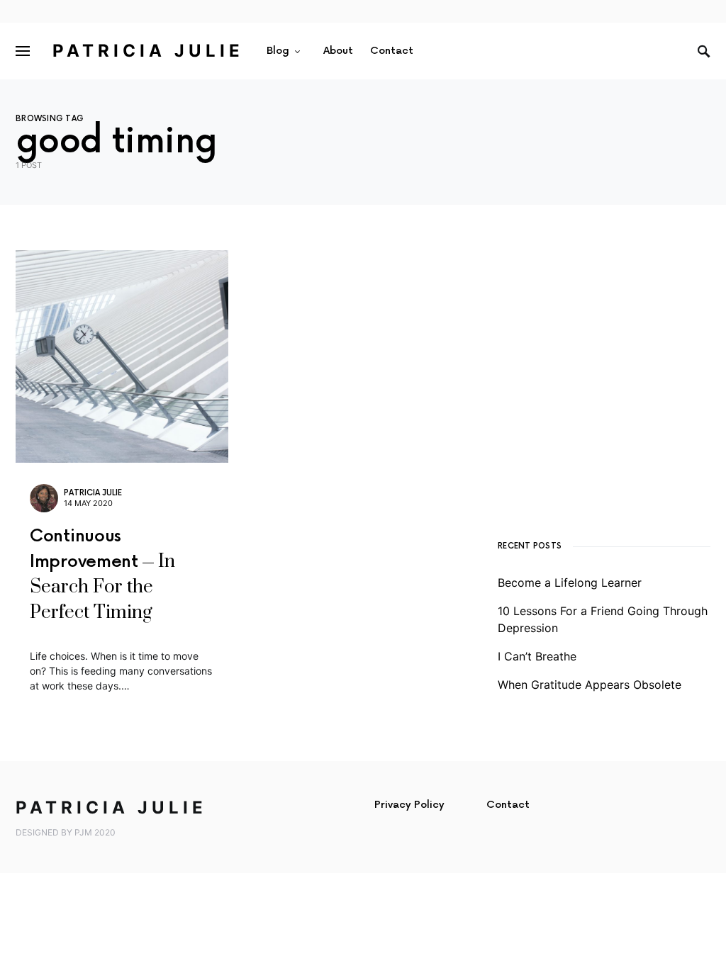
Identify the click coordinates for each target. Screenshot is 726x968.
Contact (508, 805)
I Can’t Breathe (537, 656)
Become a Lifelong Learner (570, 582)
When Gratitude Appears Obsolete (589, 684)
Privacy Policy (409, 805)
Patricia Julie (148, 50)
